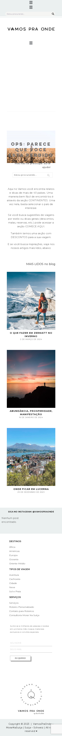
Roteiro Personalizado (21, 607)
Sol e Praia (15, 591)
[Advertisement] (31, 78)
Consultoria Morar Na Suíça (24, 615)
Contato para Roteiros (21, 611)
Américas (14, 551)
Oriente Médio (17, 563)
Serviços (15, 597)
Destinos (15, 541)
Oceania (13, 559)
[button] (31, 2)
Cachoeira (14, 579)
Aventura (14, 575)
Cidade (13, 583)
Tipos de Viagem (19, 569)
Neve (12, 587)
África (12, 547)
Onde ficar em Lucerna (31, 489)
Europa (13, 555)
